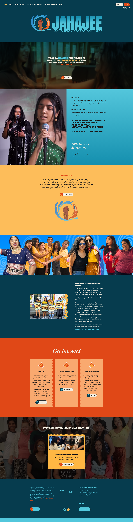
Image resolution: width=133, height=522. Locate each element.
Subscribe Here (68, 464)
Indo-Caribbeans (20, 4)
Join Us (93, 395)
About (11, 4)
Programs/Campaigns (50, 4)
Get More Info (68, 194)
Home (5, 4)
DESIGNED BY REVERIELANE (96, 520)
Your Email (81, 500)
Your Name (81, 503)
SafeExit (127, 5)
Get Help (29, 4)
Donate (119, 4)
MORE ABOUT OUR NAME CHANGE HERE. (87, 329)
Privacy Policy (71, 492)
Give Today (42, 402)
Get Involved (38, 4)
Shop (60, 4)
